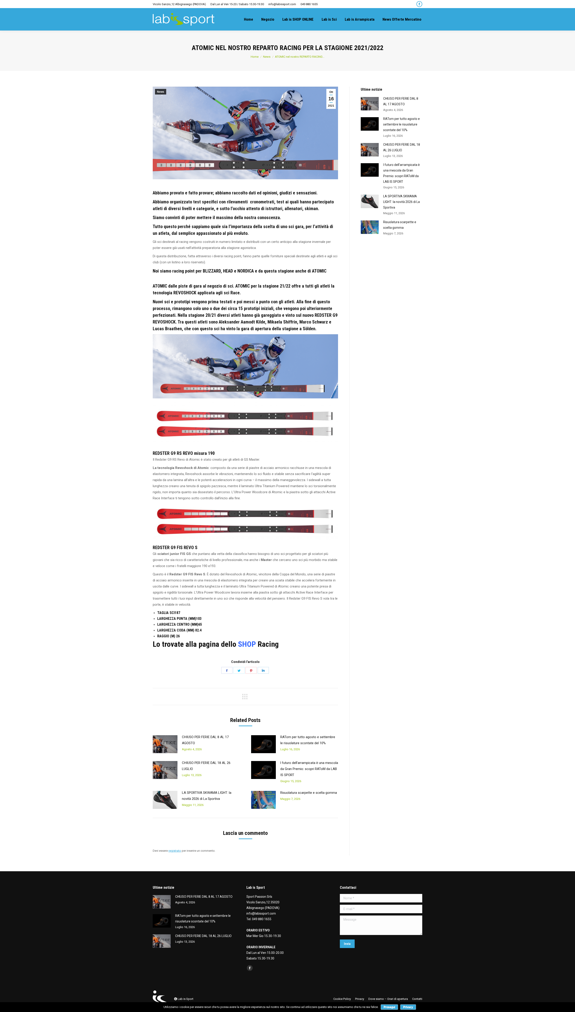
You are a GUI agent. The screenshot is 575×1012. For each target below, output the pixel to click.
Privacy (408, 1007)
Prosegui (389, 1007)
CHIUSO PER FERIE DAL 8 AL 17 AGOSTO (205, 740)
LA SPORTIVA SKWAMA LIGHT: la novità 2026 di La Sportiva (206, 796)
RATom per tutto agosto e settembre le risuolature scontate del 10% (307, 740)
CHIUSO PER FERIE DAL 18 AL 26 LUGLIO (206, 766)
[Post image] (165, 744)
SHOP (247, 644)
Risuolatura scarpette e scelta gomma (308, 793)
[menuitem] (248, 19)
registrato (174, 850)
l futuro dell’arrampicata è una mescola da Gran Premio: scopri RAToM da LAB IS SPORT (309, 769)
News (160, 91)
